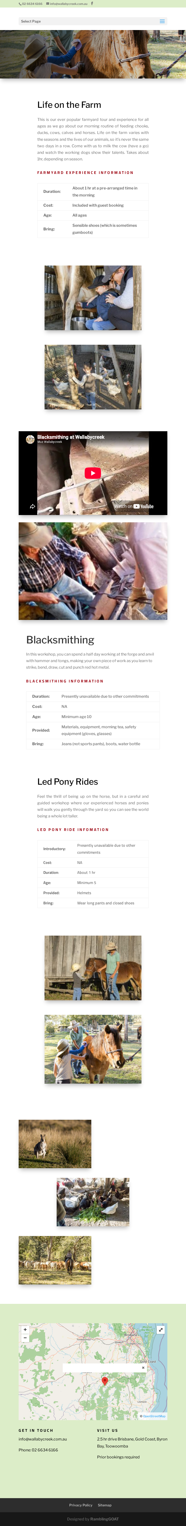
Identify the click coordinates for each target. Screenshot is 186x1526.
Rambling (104, 1519)
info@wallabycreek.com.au (43, 1439)
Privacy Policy (81, 1505)
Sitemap (104, 1505)
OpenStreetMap (154, 1416)
